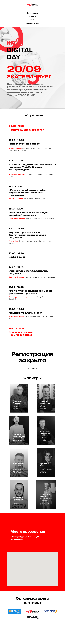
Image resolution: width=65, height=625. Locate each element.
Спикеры (32, 16)
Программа (32, 13)
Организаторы (32, 23)
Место (32, 20)
